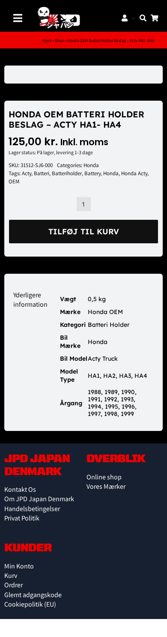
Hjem (46, 41)
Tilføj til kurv (83, 231)
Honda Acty (134, 174)
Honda (91, 166)
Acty (26, 174)
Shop (59, 41)
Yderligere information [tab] (30, 300)
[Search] (140, 18)
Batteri (41, 174)
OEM (14, 182)
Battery (92, 174)
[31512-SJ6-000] (83, 74)
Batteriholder (67, 174)
